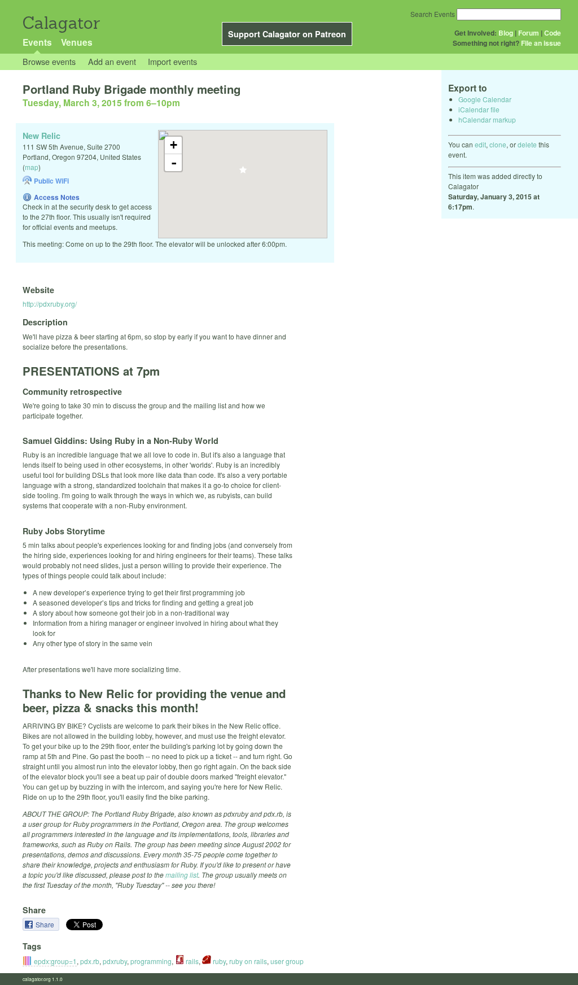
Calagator (61, 23)
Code (552, 33)
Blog (505, 33)
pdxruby (115, 961)
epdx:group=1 (55, 961)
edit (480, 144)
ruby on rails (248, 961)
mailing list (181, 874)
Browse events (49, 61)
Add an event (112, 61)
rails (191, 961)
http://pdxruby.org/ (50, 303)
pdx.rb (89, 961)
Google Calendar (484, 99)
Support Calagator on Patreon (287, 34)
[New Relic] (243, 173)
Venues (77, 42)
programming (151, 961)
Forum (528, 33)
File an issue (541, 43)
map (31, 167)
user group (287, 961)
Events (37, 42)
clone (497, 144)
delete (527, 144)
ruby (218, 961)
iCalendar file (479, 109)
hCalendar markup (487, 119)
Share (46, 924)
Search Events (432, 14)
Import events (172, 61)
